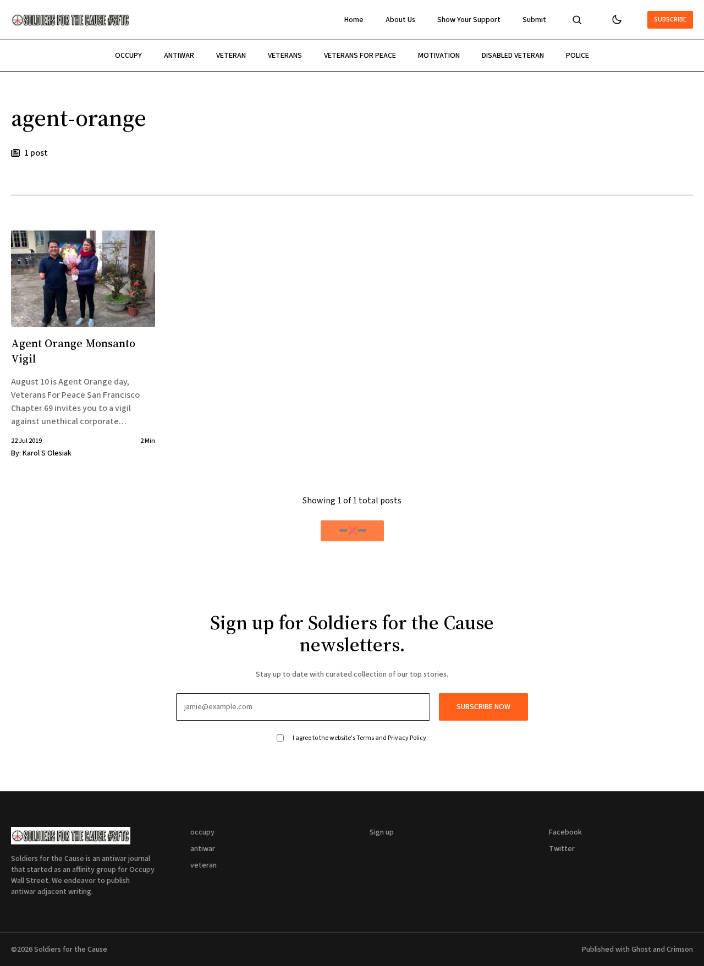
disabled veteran (513, 55)
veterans (285, 55)
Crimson (680, 949)
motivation (439, 55)
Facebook (565, 832)
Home (354, 19)
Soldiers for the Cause (70, 949)
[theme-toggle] (616, 20)
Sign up (382, 832)
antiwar (179, 55)
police (577, 55)
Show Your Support (469, 19)
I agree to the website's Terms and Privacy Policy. (360, 738)
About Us (400, 19)
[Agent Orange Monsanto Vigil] (83, 278)
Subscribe (670, 19)
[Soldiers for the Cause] (70, 20)
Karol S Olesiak (47, 453)
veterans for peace (360, 55)
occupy (128, 55)
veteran (231, 55)
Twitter (562, 848)
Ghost (641, 949)
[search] (577, 20)
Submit (534, 19)
